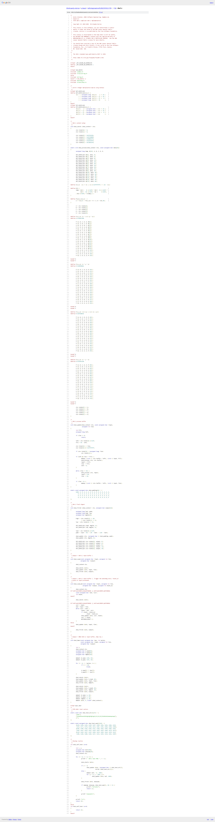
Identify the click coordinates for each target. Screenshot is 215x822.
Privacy (15, 819)
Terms (19, 819)
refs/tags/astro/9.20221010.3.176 (99, 8)
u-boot (83, 8)
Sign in (211, 2)
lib (115, 8)
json (212, 819)
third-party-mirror (73, 8)
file (100, 12)
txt (208, 819)
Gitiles (10, 819)
